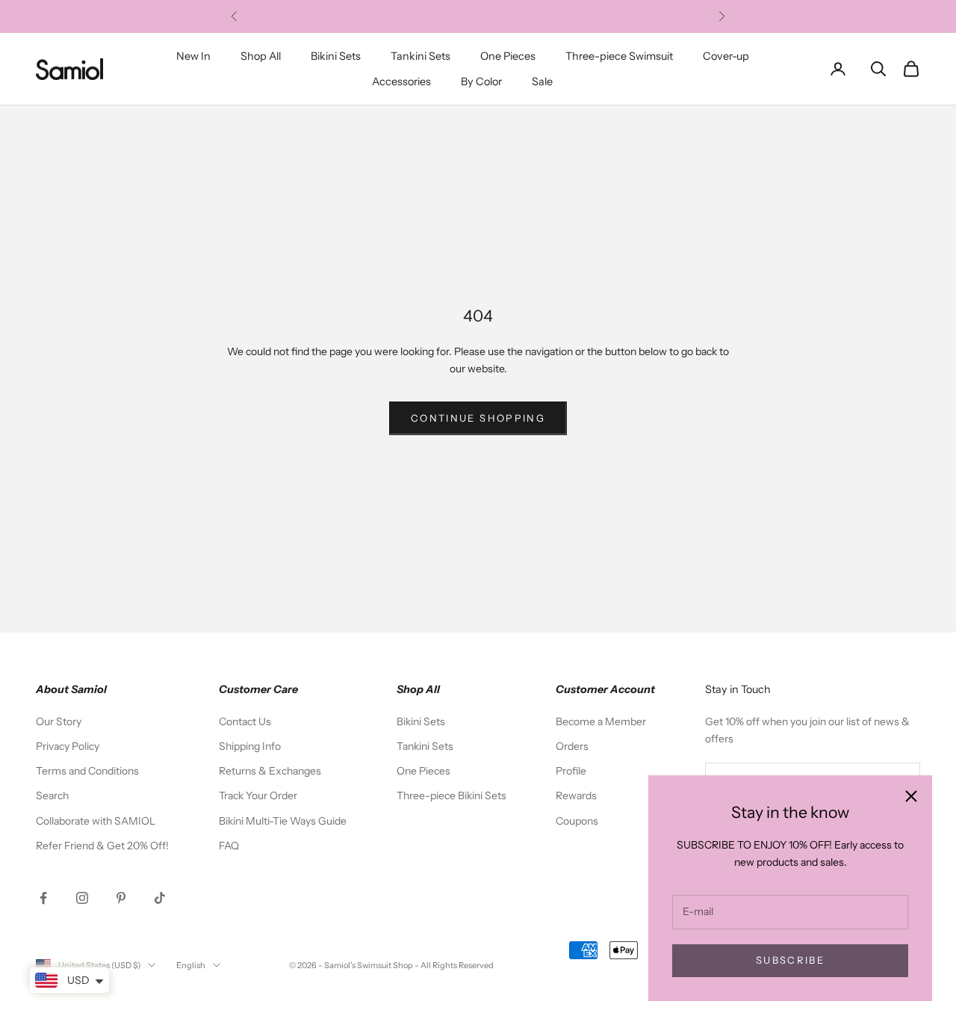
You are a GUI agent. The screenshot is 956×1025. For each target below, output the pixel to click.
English (190, 965)
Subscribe (790, 960)
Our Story (58, 721)
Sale (542, 81)
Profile (571, 771)
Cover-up (726, 56)
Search (52, 795)
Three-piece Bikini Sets (451, 795)
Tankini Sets (420, 56)
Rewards (576, 795)
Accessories (401, 81)
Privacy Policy (67, 746)
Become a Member (601, 721)
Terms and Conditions (87, 771)
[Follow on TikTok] (159, 897)
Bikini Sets (336, 56)
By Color (481, 81)
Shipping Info (250, 746)
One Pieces (508, 56)
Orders (572, 746)
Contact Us (245, 721)
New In (193, 56)
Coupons (577, 821)
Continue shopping (478, 418)
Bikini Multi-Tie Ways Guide (283, 821)
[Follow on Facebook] (43, 897)
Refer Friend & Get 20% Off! (102, 845)
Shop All (260, 56)
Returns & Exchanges (270, 771)
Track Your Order (258, 795)
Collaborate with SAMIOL (95, 821)
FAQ (229, 845)
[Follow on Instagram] (82, 897)
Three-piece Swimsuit (619, 56)
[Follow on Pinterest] (121, 897)
